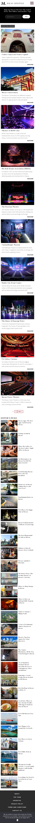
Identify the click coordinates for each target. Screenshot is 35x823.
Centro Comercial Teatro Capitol (15, 54)
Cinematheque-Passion (11, 245)
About (17, 794)
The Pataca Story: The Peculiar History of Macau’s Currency (25, 575)
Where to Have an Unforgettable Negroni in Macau (25, 601)
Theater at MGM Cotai (11, 130)
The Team (17, 797)
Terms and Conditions (17, 807)
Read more (30, 64)
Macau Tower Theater (10, 397)
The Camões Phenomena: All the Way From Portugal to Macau (26, 651)
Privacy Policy (17, 804)
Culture (3, 494)
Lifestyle (4, 507)
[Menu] (32, 2)
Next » (20, 411)
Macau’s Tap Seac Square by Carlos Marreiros (24, 639)
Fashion (3, 532)
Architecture (5, 647)
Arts (2, 469)
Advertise (17, 800)
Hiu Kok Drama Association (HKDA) (16, 169)
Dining (3, 481)
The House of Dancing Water (13, 321)
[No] (33, 817)
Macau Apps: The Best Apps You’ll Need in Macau (25, 422)
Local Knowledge (6, 430)
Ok (17, 820)
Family (3, 545)
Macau (3, 736)
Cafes (3, 749)
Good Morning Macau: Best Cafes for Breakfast (25, 473)
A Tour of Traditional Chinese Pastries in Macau (25, 626)
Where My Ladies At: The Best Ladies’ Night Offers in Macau (25, 448)
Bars (2, 456)
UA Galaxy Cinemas (9, 359)
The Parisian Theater (10, 207)
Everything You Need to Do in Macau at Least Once (26, 779)
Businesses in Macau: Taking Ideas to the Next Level (25, 486)
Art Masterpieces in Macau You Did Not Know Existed (24, 461)
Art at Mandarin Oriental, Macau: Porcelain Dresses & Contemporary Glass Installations (25, 666)
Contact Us (17, 810)
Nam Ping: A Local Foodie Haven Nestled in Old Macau (25, 677)
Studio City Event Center (11, 283)
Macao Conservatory (10, 92)
